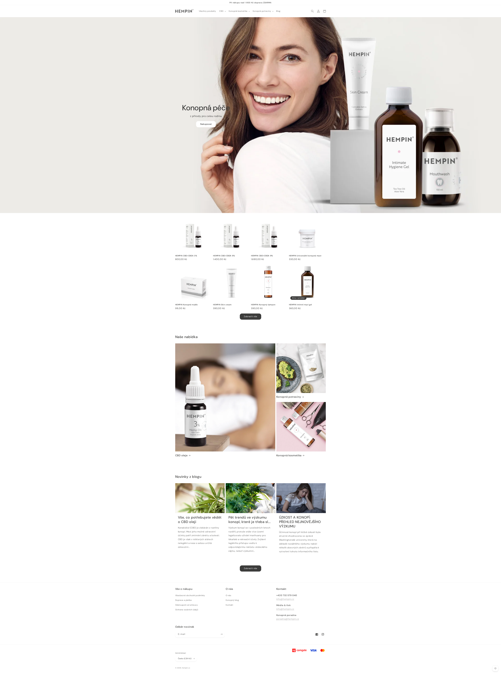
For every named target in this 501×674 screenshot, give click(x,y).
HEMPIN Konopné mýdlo (186, 304)
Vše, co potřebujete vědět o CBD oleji (200, 519)
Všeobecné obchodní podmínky (190, 595)
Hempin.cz (186, 668)
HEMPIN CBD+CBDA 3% (186, 256)
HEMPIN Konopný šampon (263, 304)
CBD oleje (181, 455)
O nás (228, 595)
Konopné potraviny (288, 396)
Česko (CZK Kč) (185, 658)
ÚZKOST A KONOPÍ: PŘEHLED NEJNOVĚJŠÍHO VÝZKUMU (300, 521)
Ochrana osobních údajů (186, 609)
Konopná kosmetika (289, 455)
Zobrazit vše (250, 316)
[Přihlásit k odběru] (221, 634)
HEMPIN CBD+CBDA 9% (262, 256)
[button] (222, 11)
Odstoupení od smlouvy (186, 605)
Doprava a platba (183, 600)
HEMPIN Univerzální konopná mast (305, 256)
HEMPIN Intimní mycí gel (300, 304)
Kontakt (229, 605)
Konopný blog (232, 600)
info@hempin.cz (285, 599)
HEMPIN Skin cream (222, 304)
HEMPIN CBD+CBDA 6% (224, 256)
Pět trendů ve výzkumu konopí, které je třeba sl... (249, 519)
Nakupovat (206, 124)
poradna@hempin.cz (287, 618)
